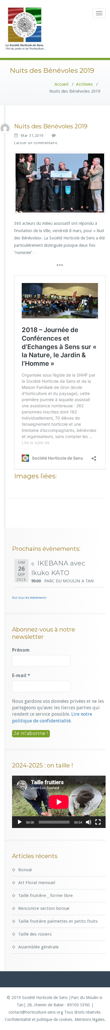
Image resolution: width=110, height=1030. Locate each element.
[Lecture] (20, 822)
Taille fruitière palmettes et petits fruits (58, 921)
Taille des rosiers (35, 934)
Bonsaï (25, 869)
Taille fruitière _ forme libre (45, 895)
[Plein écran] (98, 822)
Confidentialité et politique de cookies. (39, 1019)
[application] (59, 802)
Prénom (21, 650)
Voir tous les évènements (29, 597)
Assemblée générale (38, 947)
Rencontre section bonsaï (43, 908)
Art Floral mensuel (36, 882)
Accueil (61, 84)
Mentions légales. (90, 1019)
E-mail (21, 675)
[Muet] (89, 822)
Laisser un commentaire (35, 143)
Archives (84, 84)
